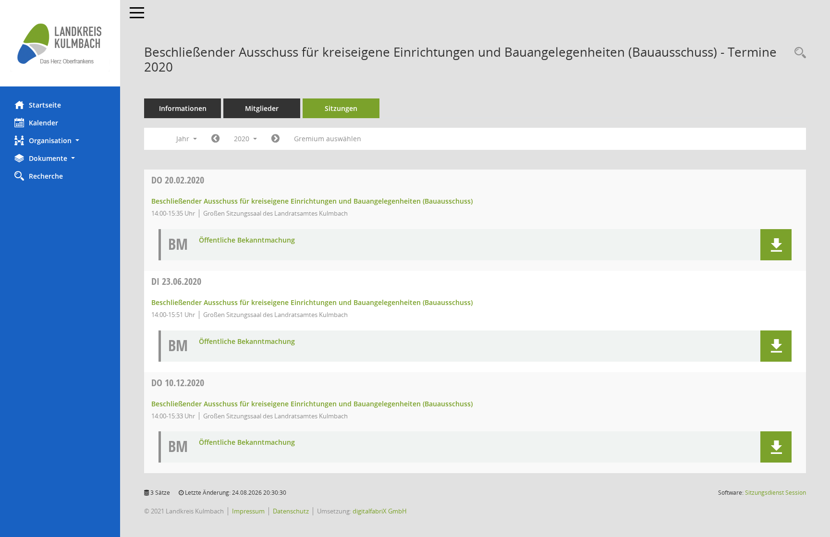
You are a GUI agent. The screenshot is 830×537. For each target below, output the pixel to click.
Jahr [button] (183, 138)
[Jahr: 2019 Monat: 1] (215, 138)
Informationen (183, 108)
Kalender (43, 122)
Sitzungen (341, 108)
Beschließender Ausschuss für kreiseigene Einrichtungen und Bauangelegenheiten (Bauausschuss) (312, 201)
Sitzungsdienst (775, 492)
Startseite (45, 105)
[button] (60, 140)
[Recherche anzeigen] (798, 53)
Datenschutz (291, 511)
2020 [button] (242, 138)
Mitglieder (262, 108)
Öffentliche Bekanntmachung (247, 240)
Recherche (46, 176)
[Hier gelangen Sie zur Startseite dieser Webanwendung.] (60, 43)
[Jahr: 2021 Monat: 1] (275, 138)
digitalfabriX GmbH (380, 511)
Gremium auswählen (327, 138)
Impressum (248, 511)
